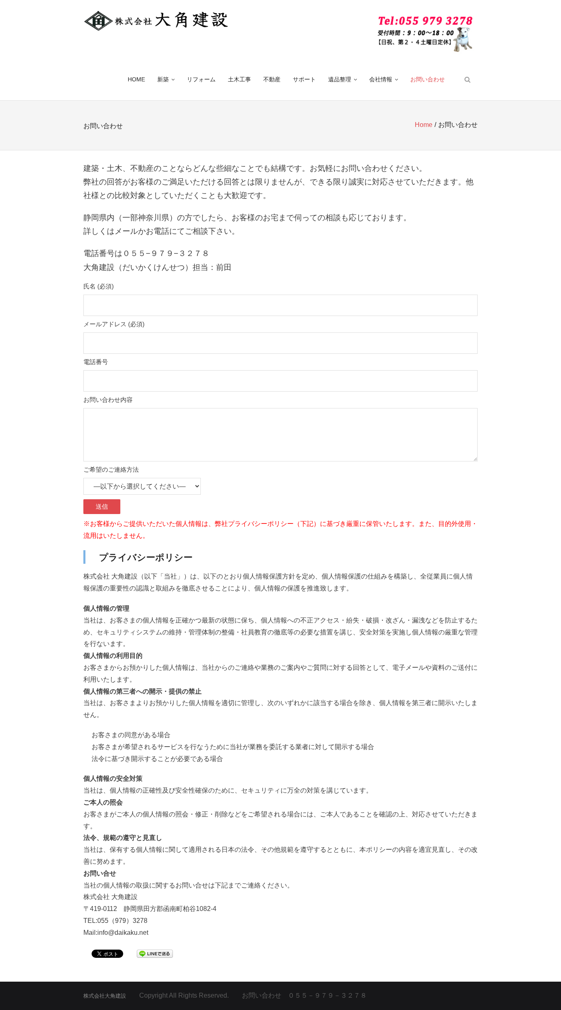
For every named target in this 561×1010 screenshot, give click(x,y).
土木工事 (239, 79)
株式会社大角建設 (104, 996)
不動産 (271, 79)
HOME (136, 79)
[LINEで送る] (155, 953)
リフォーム (201, 79)
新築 (163, 79)
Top (541, 990)
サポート (304, 79)
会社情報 (380, 79)
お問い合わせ (427, 79)
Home (423, 124)
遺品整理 (339, 79)
